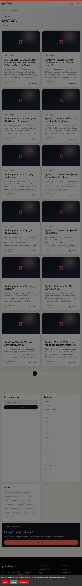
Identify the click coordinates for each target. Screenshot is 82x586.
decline (13, 582)
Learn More (23, 582)
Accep (5, 582)
